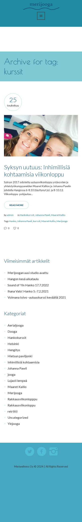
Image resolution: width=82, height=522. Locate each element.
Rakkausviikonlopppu (22, 399)
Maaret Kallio (58, 215)
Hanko (12, 221)
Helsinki (13, 344)
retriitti (13, 411)
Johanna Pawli (42, 215)
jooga (11, 374)
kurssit (36, 221)
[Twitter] (30, 452)
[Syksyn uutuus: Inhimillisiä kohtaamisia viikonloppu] (41, 135)
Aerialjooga (15, 325)
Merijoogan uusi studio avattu (28, 273)
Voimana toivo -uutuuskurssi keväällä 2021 (37, 297)
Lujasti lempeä (17, 380)
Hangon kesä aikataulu (23, 279)
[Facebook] (42, 452)
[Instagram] (54, 452)
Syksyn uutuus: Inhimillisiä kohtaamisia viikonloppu (37, 170)
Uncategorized (18, 417)
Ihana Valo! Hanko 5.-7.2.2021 (28, 291)
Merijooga (62, 221)
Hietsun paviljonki (20, 356)
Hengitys (14, 350)
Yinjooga (14, 423)
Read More (16, 205)
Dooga (12, 331)
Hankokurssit (27, 215)
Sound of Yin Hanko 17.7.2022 (28, 285)
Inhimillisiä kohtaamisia (23, 362)
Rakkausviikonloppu (21, 405)
